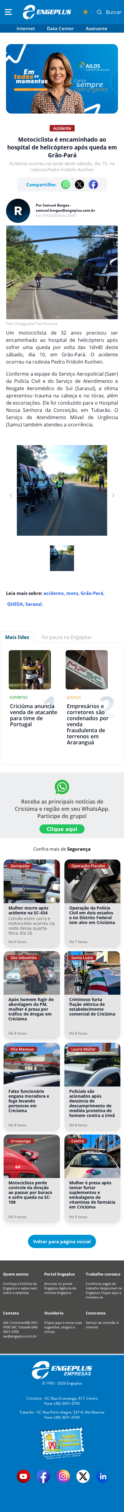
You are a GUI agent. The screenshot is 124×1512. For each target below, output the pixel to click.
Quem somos (15, 1274)
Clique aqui (62, 829)
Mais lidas (17, 637)
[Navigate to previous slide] (11, 495)
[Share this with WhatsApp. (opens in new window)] (65, 184)
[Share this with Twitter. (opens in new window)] (79, 184)
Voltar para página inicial (62, 1241)
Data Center (60, 28)
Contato (11, 1313)
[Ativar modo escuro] (85, 12)
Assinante (96, 28)
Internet (26, 28)
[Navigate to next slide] (113, 495)
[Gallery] (62, 495)
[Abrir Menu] (8, 12)
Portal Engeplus (59, 1274)
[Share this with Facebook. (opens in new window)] (93, 184)
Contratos (95, 1313)
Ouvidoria (54, 1313)
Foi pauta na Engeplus (66, 637)
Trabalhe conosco (103, 1274)
